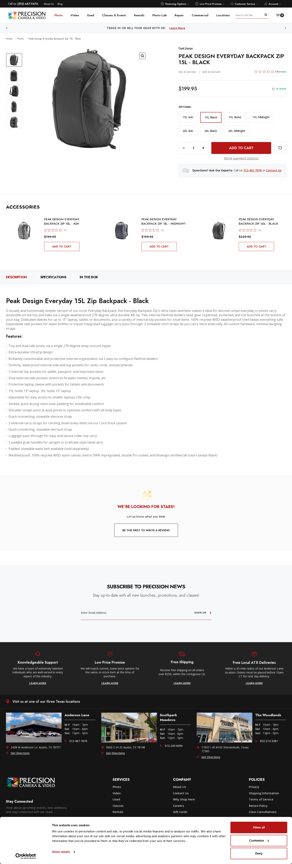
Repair (179, 15)
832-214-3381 (269, 741)
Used (90, 15)
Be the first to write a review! (146, 530)
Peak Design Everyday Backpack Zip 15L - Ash (61, 221)
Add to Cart (61, 246)
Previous (6, 28)
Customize (256, 840)
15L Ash (188, 117)
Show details (61, 851)
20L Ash (188, 131)
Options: (185, 107)
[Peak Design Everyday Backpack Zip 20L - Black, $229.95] (219, 230)
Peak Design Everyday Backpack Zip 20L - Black (258, 221)
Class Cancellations (263, 812)
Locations (223, 15)
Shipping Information (264, 793)
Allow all (259, 827)
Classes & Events (114, 15)
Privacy (254, 787)
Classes (118, 806)
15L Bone (235, 117)
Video (75, 15)
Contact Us (273, 170)
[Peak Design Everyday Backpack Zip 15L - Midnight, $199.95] (121, 230)
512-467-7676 (252, 170)
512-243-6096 (174, 746)
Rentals (139, 15)
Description (16, 277)
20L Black (210, 131)
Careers (178, 806)
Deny (258, 853)
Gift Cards (180, 812)
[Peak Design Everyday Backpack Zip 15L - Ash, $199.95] (24, 230)
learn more (37, 683)
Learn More (177, 28)
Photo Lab (159, 15)
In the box (89, 277)
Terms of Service (261, 799)
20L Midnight (236, 131)
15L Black (211, 117)
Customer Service (245, 4)
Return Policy (258, 806)
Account (273, 4)
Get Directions (20, 753)
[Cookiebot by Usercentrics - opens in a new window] (25, 856)
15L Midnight (261, 117)
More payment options (241, 158)
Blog (60, 4)
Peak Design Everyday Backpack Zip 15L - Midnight (163, 221)
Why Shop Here (184, 799)
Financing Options (175, 4)
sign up (200, 613)
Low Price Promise (210, 4)
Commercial (200, 15)
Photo (58, 15)
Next (285, 28)
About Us (49, 4)
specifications (53, 277)
